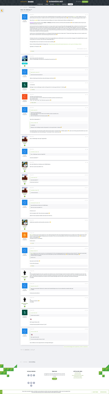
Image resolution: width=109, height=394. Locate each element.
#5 (87, 94)
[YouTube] (31, 375)
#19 (87, 310)
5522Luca (74, 16)
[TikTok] (34, 375)
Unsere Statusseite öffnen (77, 377)
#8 (87, 149)
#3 (87, 69)
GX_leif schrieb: (33, 177)
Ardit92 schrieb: (33, 110)
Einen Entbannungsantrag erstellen (78, 375)
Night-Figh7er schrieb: (34, 72)
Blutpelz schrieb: (33, 250)
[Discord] (31, 383)
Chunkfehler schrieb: (34, 151)
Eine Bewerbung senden (78, 376)
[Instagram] (31, 386)
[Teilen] (85, 14)
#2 (87, 56)
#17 (87, 283)
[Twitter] (28, 375)
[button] (60, 4)
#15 (87, 248)
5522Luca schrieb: (34, 122)
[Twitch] (28, 383)
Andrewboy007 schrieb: (35, 202)
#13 (87, 220)
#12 (87, 200)
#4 (87, 82)
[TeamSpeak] (34, 383)
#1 (87, 14)
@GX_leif (31, 234)
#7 (87, 136)
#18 (87, 297)
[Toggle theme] (2, 11)
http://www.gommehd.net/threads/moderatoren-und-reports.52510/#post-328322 (65, 44)
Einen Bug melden (78, 372)
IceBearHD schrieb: (34, 286)
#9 (87, 162)
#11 (87, 187)
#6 (87, 107)
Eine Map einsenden (78, 374)
